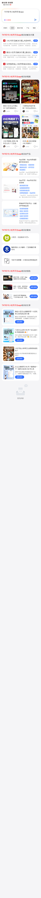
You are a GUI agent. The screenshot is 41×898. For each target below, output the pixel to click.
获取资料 (34, 278)
